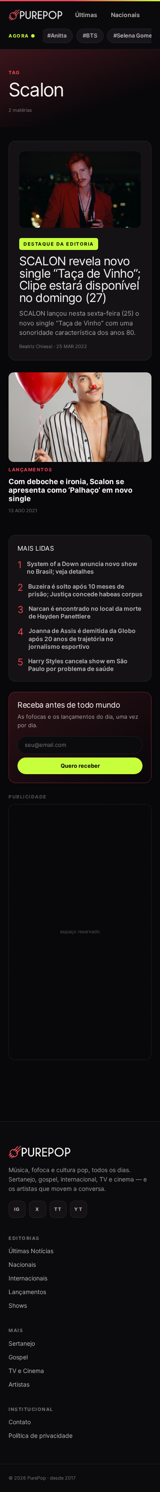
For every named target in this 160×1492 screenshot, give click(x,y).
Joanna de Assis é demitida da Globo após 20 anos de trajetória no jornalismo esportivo (82, 638)
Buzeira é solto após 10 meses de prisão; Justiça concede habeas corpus (85, 590)
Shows (18, 1305)
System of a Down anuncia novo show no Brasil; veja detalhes (82, 567)
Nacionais (125, 14)
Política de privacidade (41, 1435)
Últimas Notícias (31, 1250)
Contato (20, 1421)
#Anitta (54, 35)
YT (78, 1209)
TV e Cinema (26, 1370)
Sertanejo (22, 1343)
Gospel (18, 1357)
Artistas (19, 1384)
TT (57, 1209)
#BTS (87, 35)
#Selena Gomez (131, 35)
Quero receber (80, 765)
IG (17, 1209)
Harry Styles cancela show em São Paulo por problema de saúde (78, 664)
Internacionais (28, 1278)
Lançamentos (27, 1291)
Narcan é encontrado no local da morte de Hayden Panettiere (85, 612)
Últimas (86, 14)
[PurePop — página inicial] (35, 14)
